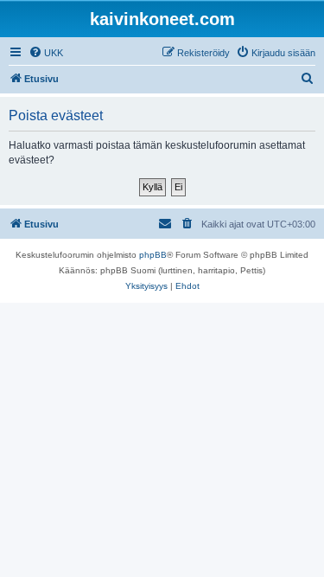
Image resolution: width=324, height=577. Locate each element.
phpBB (153, 255)
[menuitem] (46, 52)
